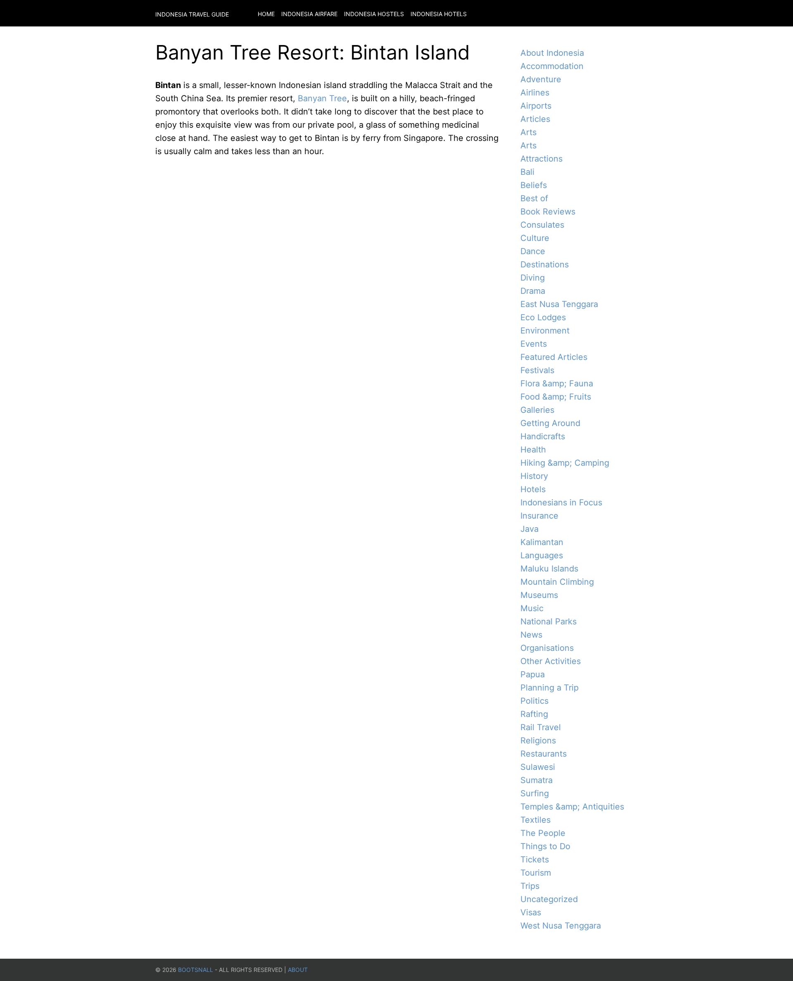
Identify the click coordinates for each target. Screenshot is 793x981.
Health (533, 450)
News (531, 635)
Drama (532, 291)
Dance (532, 251)
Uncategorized (549, 899)
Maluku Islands (549, 569)
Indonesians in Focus (561, 502)
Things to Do (545, 846)
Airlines (534, 93)
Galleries (537, 410)
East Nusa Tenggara (559, 304)
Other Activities (550, 661)
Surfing (534, 793)
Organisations (547, 648)
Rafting (534, 714)
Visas (530, 912)
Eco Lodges (543, 317)
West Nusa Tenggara (560, 926)
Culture (534, 238)
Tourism (535, 873)
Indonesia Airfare (309, 13)
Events (533, 344)
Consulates (542, 225)
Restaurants (543, 754)
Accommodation (552, 66)
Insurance (539, 516)
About (298, 969)
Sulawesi (537, 767)
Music (532, 608)
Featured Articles (553, 357)
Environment (545, 331)
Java (529, 529)
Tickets (534, 859)
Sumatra (536, 780)
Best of (534, 198)
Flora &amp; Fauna (556, 383)
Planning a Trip (549, 688)
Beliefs (533, 185)
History (534, 476)
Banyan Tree (322, 98)
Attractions (541, 159)
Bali (527, 172)
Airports (535, 106)
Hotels (533, 489)
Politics (534, 701)
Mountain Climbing (557, 582)
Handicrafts (542, 436)
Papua (532, 674)
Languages (541, 555)
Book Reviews (547, 212)
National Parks (548, 621)
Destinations (544, 264)
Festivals (537, 370)
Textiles (535, 820)
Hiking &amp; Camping (564, 463)
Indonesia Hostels (374, 13)
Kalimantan (541, 542)
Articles (535, 119)
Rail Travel (540, 727)
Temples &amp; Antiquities (572, 807)
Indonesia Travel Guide (192, 14)
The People (542, 833)
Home (266, 13)
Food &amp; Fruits (555, 397)
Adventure (540, 79)
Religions (538, 740)
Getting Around (550, 423)
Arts (528, 132)
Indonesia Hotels (439, 13)
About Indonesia (552, 53)
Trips (529, 886)
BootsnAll (195, 969)
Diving (532, 278)
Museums (539, 595)
